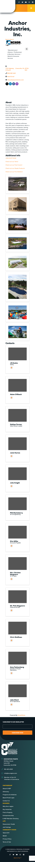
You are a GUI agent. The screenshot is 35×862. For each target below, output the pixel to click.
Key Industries (7, 809)
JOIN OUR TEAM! (11, 158)
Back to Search (10, 39)
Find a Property (7, 812)
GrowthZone (21, 715)
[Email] (11, 367)
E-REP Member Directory (11, 818)
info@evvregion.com (10, 773)
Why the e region (8, 806)
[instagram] (16, 83)
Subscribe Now (17, 733)
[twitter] (7, 83)
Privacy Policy (7, 839)
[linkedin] (10, 83)
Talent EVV (6, 833)
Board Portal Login (8, 797)
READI (5, 836)
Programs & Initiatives (10, 794)
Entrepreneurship (8, 815)
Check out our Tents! (12, 161)
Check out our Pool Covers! (14, 165)
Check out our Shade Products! (15, 168)
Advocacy (6, 791)
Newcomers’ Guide (9, 824)
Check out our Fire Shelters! (14, 172)
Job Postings (7, 827)
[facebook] (13, 83)
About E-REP (7, 788)
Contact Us (6, 801)
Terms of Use (7, 842)
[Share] (27, 49)
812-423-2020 (8, 769)
